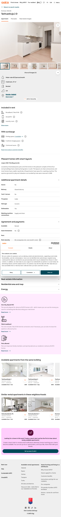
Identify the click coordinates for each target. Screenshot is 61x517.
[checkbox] (25, 380)
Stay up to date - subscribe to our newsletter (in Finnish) (30, 488)
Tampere (24, 477)
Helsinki (23, 468)
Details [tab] (30, 248)
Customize (30, 272)
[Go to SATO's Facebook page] (26, 508)
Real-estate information (11, 279)
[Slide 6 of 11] (52, 66)
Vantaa (23, 474)
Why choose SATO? (46, 470)
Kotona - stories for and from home (50, 493)
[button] (21, 112)
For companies (45, 484)
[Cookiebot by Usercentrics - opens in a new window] (52, 243)
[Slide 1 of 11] (5, 66)
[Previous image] (3, 369)
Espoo (23, 471)
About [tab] (50, 248)
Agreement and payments (12, 222)
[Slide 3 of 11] (24, 66)
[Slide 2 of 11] (14, 66)
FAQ (2, 469)
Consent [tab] (10, 248)
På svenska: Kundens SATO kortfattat (49, 488)
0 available (18, 136)
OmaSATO (4, 477)
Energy (4, 289)
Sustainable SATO (6, 473)
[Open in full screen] (58, 25)
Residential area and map (12, 284)
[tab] (4, 18)
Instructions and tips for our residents (49, 480)
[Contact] (40, 2)
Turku (23, 480)
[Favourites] (43, 2)
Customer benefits (46, 476)
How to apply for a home (48, 473)
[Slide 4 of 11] (33, 66)
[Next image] (58, 73)
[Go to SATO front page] (5, 2)
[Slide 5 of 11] (43, 66)
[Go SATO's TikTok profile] (32, 508)
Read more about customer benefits (12, 150)
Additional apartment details (14, 180)
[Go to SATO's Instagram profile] (29, 508)
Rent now (4, 464)
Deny (11, 272)
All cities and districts (27, 484)
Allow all (49, 272)
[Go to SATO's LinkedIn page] (35, 508)
